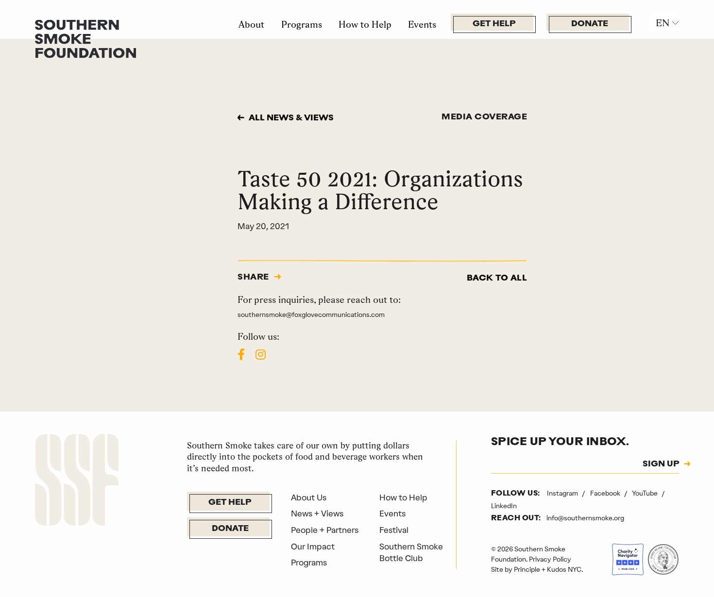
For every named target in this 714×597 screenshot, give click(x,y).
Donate (589, 24)
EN (662, 23)
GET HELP (494, 24)
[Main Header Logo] (85, 38)
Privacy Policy (550, 559)
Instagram (563, 493)
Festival (393, 530)
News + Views (317, 513)
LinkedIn (504, 506)
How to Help (365, 24)
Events (422, 24)
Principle (527, 569)
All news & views (291, 118)
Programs (301, 24)
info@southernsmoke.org (585, 518)
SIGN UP (661, 464)
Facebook (606, 493)
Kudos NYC (564, 569)
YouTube (645, 493)
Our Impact (313, 546)
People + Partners (324, 530)
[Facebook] (241, 355)
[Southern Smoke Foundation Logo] (77, 481)
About (251, 24)
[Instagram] (260, 355)
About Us (308, 497)
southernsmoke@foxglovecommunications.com (311, 314)
